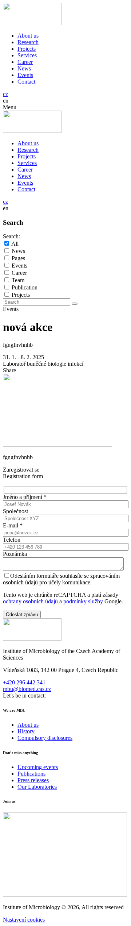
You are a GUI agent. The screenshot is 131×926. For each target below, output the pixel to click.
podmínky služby (83, 601)
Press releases (33, 780)
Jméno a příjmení (25, 497)
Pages (18, 258)
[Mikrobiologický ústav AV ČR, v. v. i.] (32, 23)
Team (18, 280)
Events (25, 75)
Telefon (11, 540)
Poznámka (15, 554)
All (15, 244)
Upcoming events (37, 767)
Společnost (15, 511)
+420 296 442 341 (24, 682)
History (26, 731)
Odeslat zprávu (22, 614)
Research (28, 42)
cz (5, 94)
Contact (26, 81)
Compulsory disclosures (44, 738)
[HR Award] (65, 895)
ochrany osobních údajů (30, 601)
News (24, 68)
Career (25, 62)
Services (27, 55)
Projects (26, 49)
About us (28, 35)
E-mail (13, 525)
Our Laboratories (37, 787)
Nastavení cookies (24, 920)
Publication (24, 287)
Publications (31, 774)
